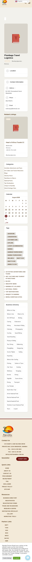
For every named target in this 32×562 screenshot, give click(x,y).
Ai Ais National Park (12, 393)
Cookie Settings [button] (7, 558)
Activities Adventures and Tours (13, 168)
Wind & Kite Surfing (12, 359)
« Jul (6, 222)
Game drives (19, 378)
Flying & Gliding (11, 340)
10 (6, 209)
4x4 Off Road (11, 318)
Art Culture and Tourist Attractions (13, 170)
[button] (29, 3)
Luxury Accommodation (15, 246)
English (19, 1)
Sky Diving (10, 344)
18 (9, 213)
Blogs (6, 173)
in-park (16, 408)
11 (9, 209)
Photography (19, 329)
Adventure (11, 233)
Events (9, 374)
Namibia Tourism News (15, 255)
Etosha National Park (13, 397)
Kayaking (9, 355)
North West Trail (11, 390)
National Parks (8, 180)
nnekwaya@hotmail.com (13, 108)
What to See (11, 261)
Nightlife (9, 378)
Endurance (18, 321)
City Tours (10, 367)
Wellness (11, 258)
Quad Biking (18, 333)
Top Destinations (9, 183)
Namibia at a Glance (10, 178)
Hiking (9, 325)
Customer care (12, 239)
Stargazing (20, 348)
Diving (9, 382)
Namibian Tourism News (15, 252)
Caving (9, 321)
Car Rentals (10, 386)
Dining (16, 374)
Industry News (8, 175)
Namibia (10, 249)
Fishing (9, 363)
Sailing (20, 352)
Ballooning (20, 344)
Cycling (9, 333)
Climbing (9, 329)
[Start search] (25, 3)
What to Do (20, 258)
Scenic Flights (11, 352)
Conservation (12, 236)
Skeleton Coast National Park (15, 405)
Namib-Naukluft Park (13, 401)
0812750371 (9, 101)
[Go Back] (5, 18)
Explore (10, 243)
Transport (17, 382)
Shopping (18, 371)
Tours (8, 408)
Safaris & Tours (19, 363)
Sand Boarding (11, 336)
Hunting (18, 367)
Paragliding (10, 348)
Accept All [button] (16, 558)
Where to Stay (12, 264)
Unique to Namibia (9, 185)
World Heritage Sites (10, 188)
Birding (20, 318)
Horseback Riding (19, 325)
